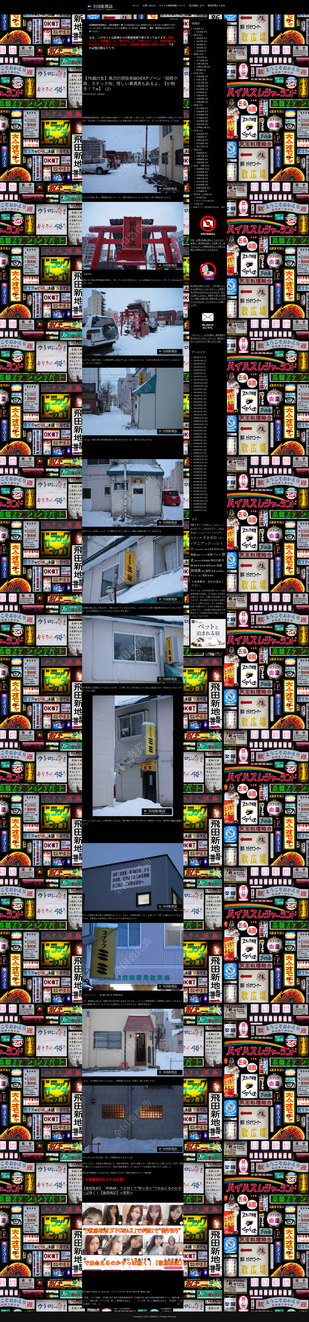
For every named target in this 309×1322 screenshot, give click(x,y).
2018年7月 (198, 510)
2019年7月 (198, 472)
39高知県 (200, 162)
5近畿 (195, 105)
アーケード (208, 533)
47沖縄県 (200, 191)
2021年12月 (198, 380)
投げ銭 (99, 48)
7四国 (195, 150)
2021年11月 (198, 383)
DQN (206, 525)
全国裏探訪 (153, 1317)
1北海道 (87, 1292)
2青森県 (199, 38)
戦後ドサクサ (202, 555)
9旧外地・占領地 (200, 194)
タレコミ (111, 44)
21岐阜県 (200, 96)
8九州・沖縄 (198, 166)
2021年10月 (198, 386)
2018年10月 (198, 501)
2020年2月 (198, 450)
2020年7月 (198, 434)
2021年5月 (198, 402)
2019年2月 (198, 488)
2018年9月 (198, 504)
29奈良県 (200, 124)
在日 (222, 549)
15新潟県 (200, 76)
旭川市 (129, 1292)
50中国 (199, 198)
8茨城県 (199, 70)
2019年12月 (198, 456)
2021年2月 (198, 412)
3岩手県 (199, 41)
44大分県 (200, 182)
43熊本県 (200, 178)
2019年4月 (198, 482)
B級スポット (197, 524)
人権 (205, 549)
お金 (210, 525)
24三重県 (200, 108)
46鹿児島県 (201, 188)
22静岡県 (200, 99)
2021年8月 (198, 392)
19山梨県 (200, 89)
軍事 (203, 571)
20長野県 (200, 92)
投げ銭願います (196, 5)
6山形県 (199, 51)
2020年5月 (198, 440)
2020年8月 (198, 431)
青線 (217, 571)
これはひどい (209, 528)
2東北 (195, 35)
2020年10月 (198, 424)
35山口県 (200, 147)
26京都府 (200, 115)
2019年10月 (198, 463)
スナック (114, 1292)
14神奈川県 (201, 67)
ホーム (135, 5)
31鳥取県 (200, 134)
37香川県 (200, 156)
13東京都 (200, 64)
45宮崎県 (200, 185)
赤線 (148, 1292)
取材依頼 (133, 37)
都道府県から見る (216, 5)
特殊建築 (206, 560)
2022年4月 (198, 370)
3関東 (195, 54)
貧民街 (213, 566)
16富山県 (200, 80)
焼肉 (199, 561)
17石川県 (200, 83)
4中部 (195, 73)
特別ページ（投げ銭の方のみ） (206, 207)
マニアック (202, 543)
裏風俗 (143, 1292)
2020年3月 (198, 447)
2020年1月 (198, 453)
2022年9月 (198, 364)
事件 (201, 549)
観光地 (203, 566)
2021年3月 (198, 408)
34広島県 (200, 143)
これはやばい (105, 1292)
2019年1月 (198, 491)
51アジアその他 (203, 201)
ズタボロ (122, 1292)
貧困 (208, 565)
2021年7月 (198, 396)
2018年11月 (198, 498)
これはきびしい (217, 525)
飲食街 (210, 575)
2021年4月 (198, 405)
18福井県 (200, 86)
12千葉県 (200, 61)
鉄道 (213, 571)
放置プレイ (214, 554)
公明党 (210, 549)
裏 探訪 (102, 94)
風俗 (204, 575)
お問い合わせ (149, 5)
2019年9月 (198, 466)
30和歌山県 (201, 127)
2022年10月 (198, 361)
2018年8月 (198, 507)
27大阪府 (200, 118)
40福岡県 (200, 169)
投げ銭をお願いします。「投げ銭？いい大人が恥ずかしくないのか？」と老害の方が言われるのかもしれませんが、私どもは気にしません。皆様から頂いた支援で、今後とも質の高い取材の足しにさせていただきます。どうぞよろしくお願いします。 (207, 295)
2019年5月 (198, 478)
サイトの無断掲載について (172, 5)
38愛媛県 (200, 159)
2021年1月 (198, 415)
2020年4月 (198, 443)
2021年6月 (198, 399)
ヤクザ (214, 544)
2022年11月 (198, 357)
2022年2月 (198, 373)
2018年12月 (198, 494)
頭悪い (200, 575)
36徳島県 (200, 153)
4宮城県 (199, 45)
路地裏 (195, 570)
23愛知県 (200, 102)
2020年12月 (198, 418)
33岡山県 (200, 140)
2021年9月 (198, 389)
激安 (196, 561)
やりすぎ (201, 533)
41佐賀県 (200, 172)
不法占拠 (197, 549)
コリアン (218, 532)
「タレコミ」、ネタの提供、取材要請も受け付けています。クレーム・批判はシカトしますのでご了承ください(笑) (207, 338)
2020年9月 (198, 427)
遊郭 (208, 570)
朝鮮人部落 (176, 821)
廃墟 (193, 554)
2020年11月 (198, 421)
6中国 (195, 131)
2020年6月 (198, 437)
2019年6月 (198, 475)
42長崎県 (200, 175)
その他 (196, 204)
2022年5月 (198, 367)
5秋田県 (199, 48)
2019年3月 (198, 485)
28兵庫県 (200, 121)
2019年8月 (198, 469)
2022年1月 (198, 377)
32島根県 (200, 137)
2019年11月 (198, 459)
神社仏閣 (136, 1292)
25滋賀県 (200, 111)
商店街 (217, 549)
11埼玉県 (200, 57)
